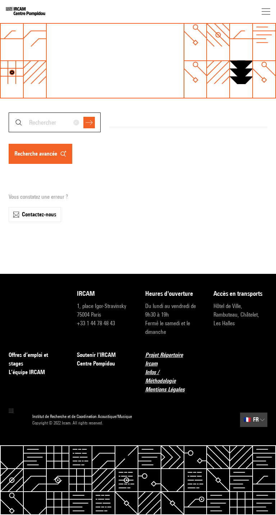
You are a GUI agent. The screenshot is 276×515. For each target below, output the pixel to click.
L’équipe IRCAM (27, 372)
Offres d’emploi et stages (28, 359)
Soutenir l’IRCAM (96, 354)
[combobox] (55, 122)
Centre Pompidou (96, 363)
